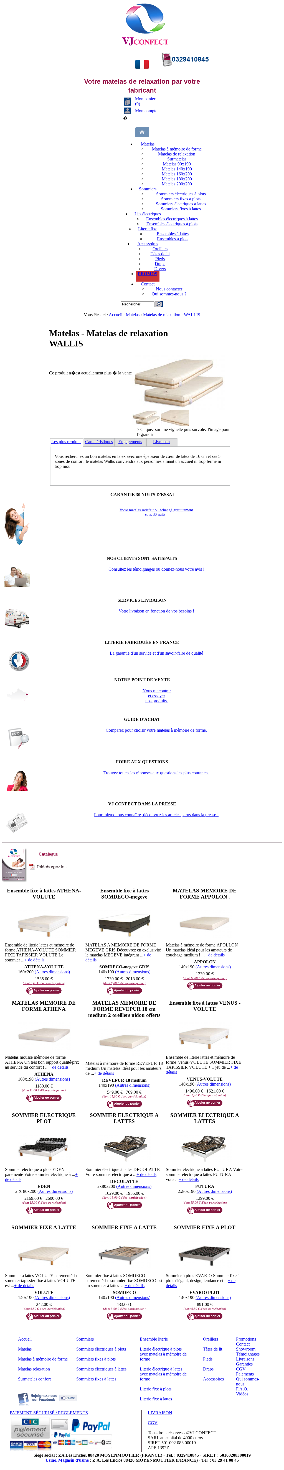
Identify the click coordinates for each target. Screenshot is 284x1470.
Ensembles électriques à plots (171, 223)
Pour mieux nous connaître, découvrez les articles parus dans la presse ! (156, 814)
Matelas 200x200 (177, 184)
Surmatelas (176, 159)
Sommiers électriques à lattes (181, 203)
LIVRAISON (160, 1412)
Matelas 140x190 (177, 169)
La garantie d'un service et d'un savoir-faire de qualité (156, 653)
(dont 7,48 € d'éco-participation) (44, 983)
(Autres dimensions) (52, 971)
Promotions (246, 1339)
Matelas (147, 144)
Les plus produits (66, 441)
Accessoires (147, 243)
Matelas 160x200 (177, 174)
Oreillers (160, 248)
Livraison (161, 441)
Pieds (160, 258)
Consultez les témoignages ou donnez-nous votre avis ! (156, 569)
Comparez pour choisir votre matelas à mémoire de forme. (156, 730)
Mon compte (146, 110)
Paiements (245, 1374)
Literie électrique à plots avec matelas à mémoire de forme (163, 1354)
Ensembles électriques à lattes (172, 218)
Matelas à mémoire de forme (177, 149)
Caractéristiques (99, 441)
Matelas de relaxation (176, 154)
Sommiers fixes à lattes (181, 208)
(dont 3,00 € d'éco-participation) (124, 1308)
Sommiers (147, 189)
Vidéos (242, 1394)
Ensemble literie (154, 1339)
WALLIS (192, 314)
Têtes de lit (160, 253)
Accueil (116, 314)
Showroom (245, 1349)
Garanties (244, 1364)
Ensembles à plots (172, 238)
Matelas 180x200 (177, 179)
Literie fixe (147, 228)
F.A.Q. (242, 1389)
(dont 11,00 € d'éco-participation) (205, 978)
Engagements (130, 441)
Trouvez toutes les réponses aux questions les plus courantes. (156, 772)
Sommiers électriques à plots (181, 194)
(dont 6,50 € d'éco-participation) (44, 1308)
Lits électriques (148, 213)
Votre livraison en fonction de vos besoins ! (156, 611)
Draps (160, 263)
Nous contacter (169, 289)
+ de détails (34, 960)
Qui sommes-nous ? (169, 294)
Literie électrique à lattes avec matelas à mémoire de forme (163, 1374)
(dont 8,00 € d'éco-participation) (124, 983)
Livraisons (245, 1359)
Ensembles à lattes (173, 233)
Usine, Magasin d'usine (67, 1460)
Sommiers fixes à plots (181, 198)
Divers (160, 268)
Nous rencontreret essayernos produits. (157, 695)
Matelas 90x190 (177, 164)
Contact (147, 284)
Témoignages (248, 1354)
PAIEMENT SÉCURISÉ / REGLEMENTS (49, 1412)
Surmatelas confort (34, 1379)
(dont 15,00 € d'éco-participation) (44, 1202)
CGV (241, 1369)
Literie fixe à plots (155, 1389)
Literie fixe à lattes (156, 1399)
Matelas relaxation (34, 1369)
